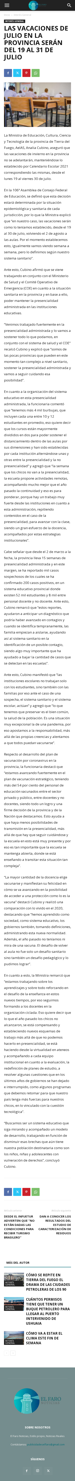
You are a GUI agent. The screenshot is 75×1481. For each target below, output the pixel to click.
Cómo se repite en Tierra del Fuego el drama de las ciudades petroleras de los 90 (48, 1282)
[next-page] (12, 1353)
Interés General (22, 15)
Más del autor (17, 1262)
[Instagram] (38, 1471)
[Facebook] (8, 73)
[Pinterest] (26, 73)
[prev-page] (6, 1353)
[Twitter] (17, 73)
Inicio (7, 15)
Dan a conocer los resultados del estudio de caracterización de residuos (54, 1224)
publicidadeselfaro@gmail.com (46, 1444)
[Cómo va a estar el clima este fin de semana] (14, 1338)
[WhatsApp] (36, 73)
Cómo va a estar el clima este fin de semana (44, 1338)
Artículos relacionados (25, 1253)
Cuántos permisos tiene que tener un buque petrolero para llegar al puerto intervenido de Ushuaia (48, 1311)
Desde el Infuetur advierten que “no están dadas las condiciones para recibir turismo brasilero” (19, 1226)
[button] (6, 5)
